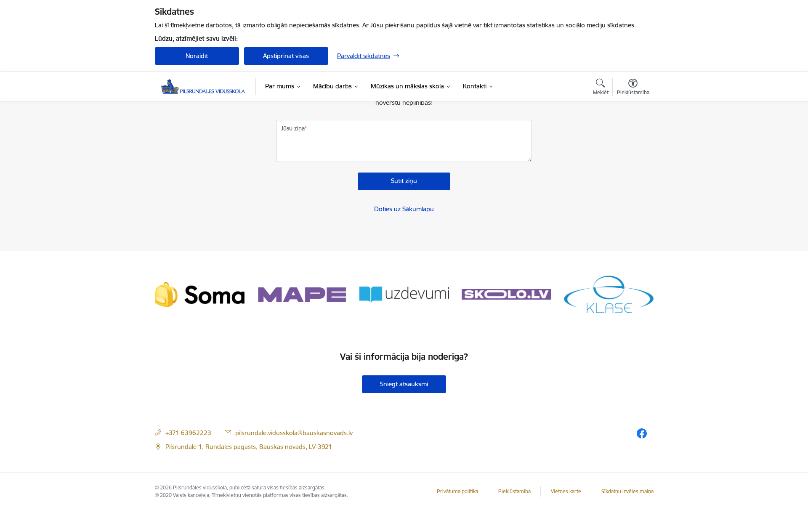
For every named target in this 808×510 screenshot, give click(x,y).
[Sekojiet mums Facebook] (642, 433)
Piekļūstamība (514, 491)
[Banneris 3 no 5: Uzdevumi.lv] (404, 294)
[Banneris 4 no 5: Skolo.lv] (506, 294)
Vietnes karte (566, 491)
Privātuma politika (457, 491)
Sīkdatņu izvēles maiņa (627, 491)
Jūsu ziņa (293, 128)
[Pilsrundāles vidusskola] (203, 86)
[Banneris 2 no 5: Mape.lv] (302, 294)
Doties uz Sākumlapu (404, 209)
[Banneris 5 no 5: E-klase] (609, 294)
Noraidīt (197, 56)
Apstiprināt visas (286, 56)
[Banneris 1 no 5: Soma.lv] (200, 294)
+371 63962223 (188, 433)
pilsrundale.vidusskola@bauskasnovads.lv (294, 433)
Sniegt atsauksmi (404, 384)
